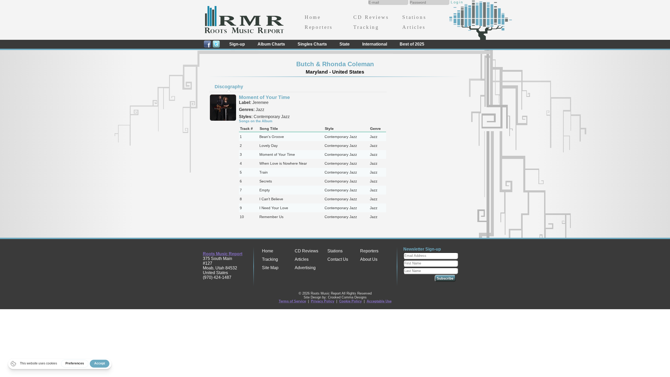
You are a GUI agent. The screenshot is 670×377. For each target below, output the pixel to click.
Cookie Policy (350, 301)
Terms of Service (292, 301)
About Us (368, 259)
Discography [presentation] (229, 86)
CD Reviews (371, 17)
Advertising (305, 267)
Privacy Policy (322, 301)
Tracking (366, 27)
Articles (414, 27)
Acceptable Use (379, 301)
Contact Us (337, 259)
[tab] (229, 86)
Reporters (319, 27)
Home (313, 17)
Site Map (270, 267)
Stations (414, 17)
